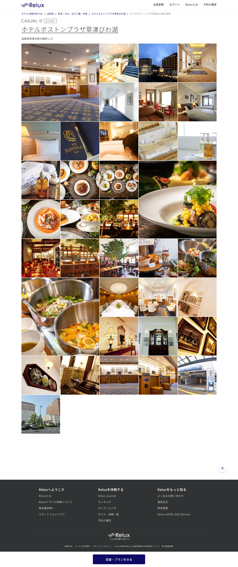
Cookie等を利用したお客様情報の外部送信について (136, 546)
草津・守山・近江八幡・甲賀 (72, 13)
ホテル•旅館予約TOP (32, 13)
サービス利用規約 (82, 546)
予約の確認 (210, 4)
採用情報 (163, 508)
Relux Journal (107, 495)
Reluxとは (191, 4)
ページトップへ (222, 469)
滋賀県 (50, 13)
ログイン (174, 4)
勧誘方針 (68, 546)
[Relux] (32, 4)
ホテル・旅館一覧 (108, 514)
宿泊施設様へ (47, 508)
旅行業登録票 (167, 546)
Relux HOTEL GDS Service (174, 514)
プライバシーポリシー (102, 546)
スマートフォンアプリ (52, 514)
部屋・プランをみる (119, 559)
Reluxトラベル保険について (55, 502)
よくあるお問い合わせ (171, 495)
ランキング (104, 502)
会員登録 (158, 4)
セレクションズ (107, 508)
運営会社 (163, 502)
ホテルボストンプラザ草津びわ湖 (109, 13)
